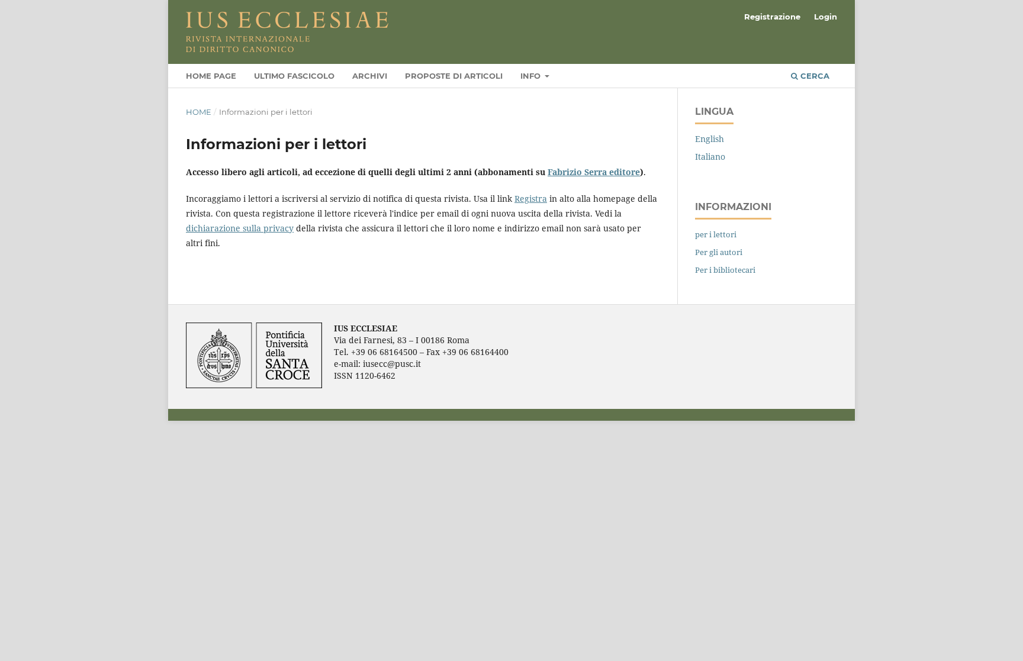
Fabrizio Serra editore (594, 172)
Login (825, 16)
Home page (211, 75)
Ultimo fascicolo (294, 75)
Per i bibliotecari (725, 270)
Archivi (369, 75)
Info (531, 75)
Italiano (710, 156)
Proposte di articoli (454, 75)
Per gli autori (718, 252)
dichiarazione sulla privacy (240, 228)
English (709, 138)
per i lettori (715, 234)
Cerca (813, 75)
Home (198, 112)
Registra (530, 198)
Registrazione (772, 16)
